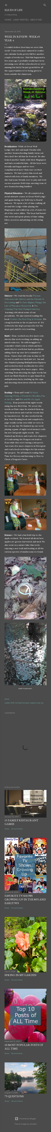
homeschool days (22, 703)
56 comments (17, 1053)
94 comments (17, 908)
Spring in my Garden (20, 975)
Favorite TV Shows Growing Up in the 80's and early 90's (25, 899)
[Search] (44, 4)
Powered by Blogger (27, 1119)
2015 (12, 703)
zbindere (33, 1124)
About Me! (36, 20)
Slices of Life (14, 10)
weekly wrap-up (36, 703)
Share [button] (7, 699)
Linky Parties (21, 20)
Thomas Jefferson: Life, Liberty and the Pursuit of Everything (24, 299)
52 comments (17, 980)
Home (8, 20)
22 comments (17, 829)
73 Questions (14, 1096)
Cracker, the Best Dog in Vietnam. (25, 319)
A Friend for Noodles (30, 396)
